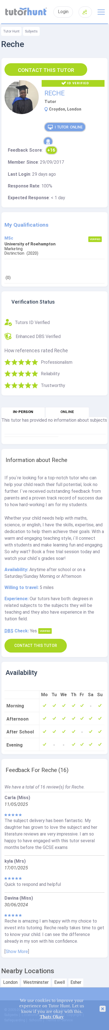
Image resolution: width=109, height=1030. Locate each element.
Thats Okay (52, 1016)
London (10, 982)
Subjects (31, 31)
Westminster (36, 982)
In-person (23, 412)
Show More (17, 951)
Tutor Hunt (11, 31)
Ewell (59, 982)
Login (63, 11)
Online (67, 412)
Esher (75, 982)
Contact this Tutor (46, 70)
